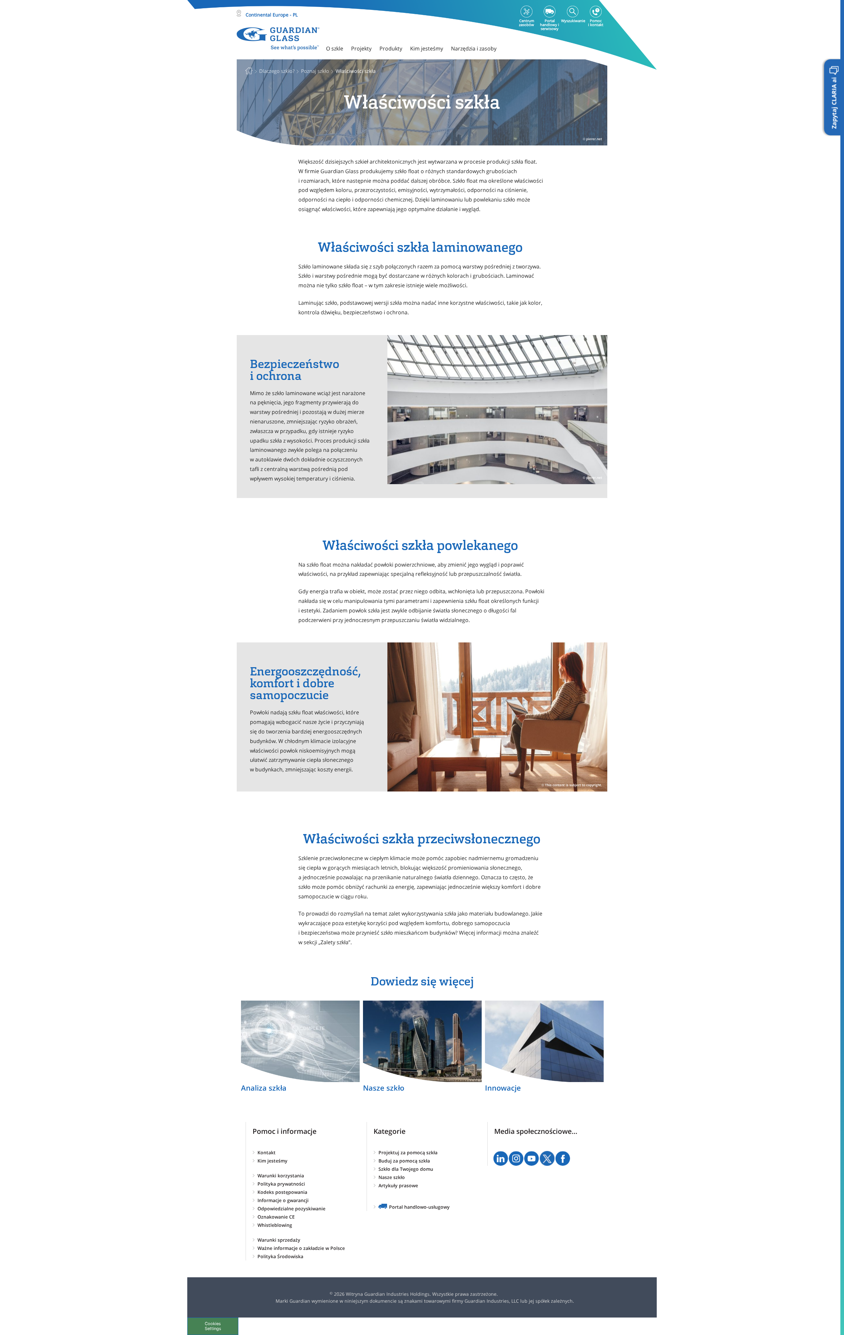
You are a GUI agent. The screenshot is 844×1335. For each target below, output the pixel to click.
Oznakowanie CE (276, 1217)
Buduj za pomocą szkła (404, 1161)
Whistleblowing (274, 1225)
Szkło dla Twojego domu (405, 1169)
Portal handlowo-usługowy (419, 1207)
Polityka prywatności (281, 1184)
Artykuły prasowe (398, 1185)
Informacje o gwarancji (283, 1200)
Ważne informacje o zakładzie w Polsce (301, 1248)
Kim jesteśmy (272, 1161)
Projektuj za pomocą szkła (407, 1152)
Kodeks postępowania (282, 1192)
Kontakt (266, 1152)
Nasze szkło (391, 1177)
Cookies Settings (213, 1326)
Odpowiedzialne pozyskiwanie (291, 1208)
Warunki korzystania (280, 1175)
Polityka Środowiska (280, 1256)
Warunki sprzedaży (278, 1240)
